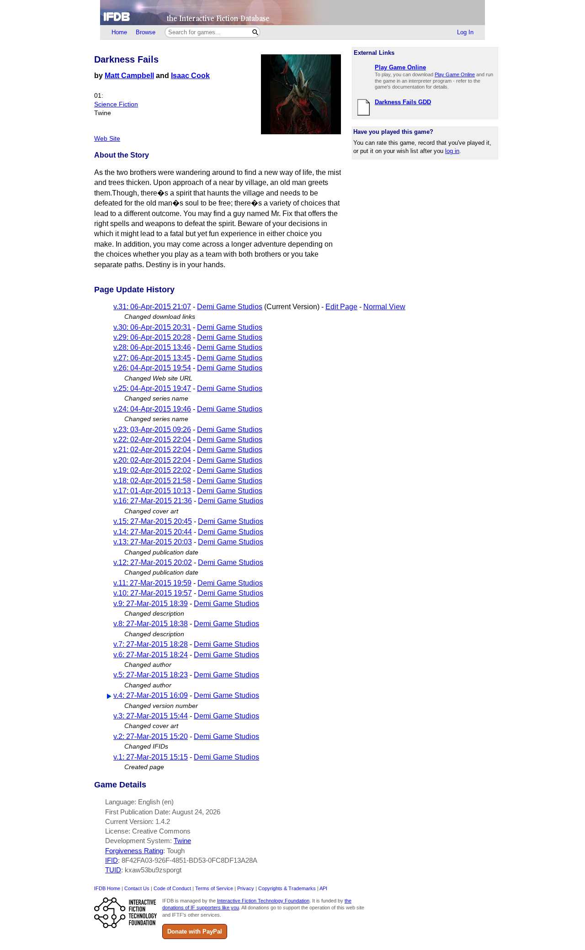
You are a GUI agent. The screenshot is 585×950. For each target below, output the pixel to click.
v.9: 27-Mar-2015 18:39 (150, 603)
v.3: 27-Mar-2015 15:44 (150, 716)
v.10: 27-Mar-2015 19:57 (152, 593)
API (323, 888)
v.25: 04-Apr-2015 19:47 (152, 388)
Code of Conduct (172, 888)
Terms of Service (214, 888)
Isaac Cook (190, 75)
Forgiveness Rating (134, 851)
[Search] (255, 32)
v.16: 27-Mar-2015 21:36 (152, 501)
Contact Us (136, 888)
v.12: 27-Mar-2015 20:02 (152, 562)
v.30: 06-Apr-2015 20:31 (152, 327)
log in (452, 151)
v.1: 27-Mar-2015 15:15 (150, 757)
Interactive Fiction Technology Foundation (263, 900)
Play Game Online (455, 74)
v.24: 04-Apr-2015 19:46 (152, 409)
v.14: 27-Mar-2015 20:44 (152, 532)
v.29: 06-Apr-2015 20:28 (152, 337)
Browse (145, 32)
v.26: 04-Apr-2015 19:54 (152, 368)
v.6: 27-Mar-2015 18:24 (150, 655)
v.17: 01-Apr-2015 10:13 (152, 491)
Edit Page (341, 307)
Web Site (107, 138)
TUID (113, 870)
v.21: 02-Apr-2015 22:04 (152, 450)
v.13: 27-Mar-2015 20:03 (152, 542)
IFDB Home (107, 888)
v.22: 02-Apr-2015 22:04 (152, 439)
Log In (465, 32)
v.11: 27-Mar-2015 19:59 (152, 583)
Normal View (384, 307)
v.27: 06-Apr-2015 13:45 (152, 358)
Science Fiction (116, 104)
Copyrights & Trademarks (287, 888)
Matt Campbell (129, 75)
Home (119, 32)
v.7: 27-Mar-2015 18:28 (150, 644)
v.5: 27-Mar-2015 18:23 (150, 675)
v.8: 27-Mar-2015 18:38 (150, 624)
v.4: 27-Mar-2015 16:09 (150, 695)
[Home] (292, 12)
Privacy (245, 888)
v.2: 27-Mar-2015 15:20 (150, 736)
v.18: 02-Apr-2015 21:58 (152, 481)
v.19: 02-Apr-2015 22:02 (152, 470)
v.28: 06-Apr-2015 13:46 (152, 347)
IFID (111, 860)
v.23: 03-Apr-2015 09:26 (152, 429)
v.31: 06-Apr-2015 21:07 (152, 307)
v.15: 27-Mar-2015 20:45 (152, 521)
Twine (182, 840)
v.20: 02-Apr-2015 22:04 (152, 460)
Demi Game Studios (229, 307)
